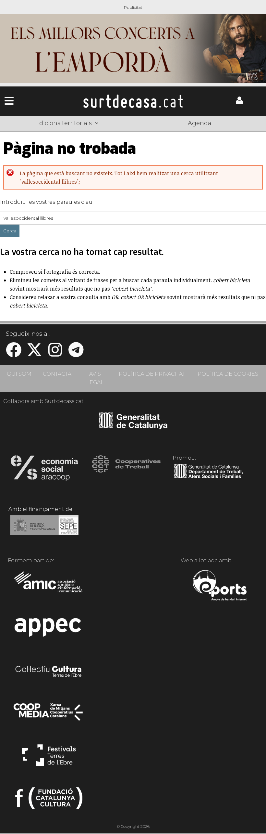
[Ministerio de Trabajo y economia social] (44, 530)
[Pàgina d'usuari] (239, 102)
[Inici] (133, 101)
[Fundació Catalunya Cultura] (49, 801)
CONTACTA (57, 374)
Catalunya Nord (27, 133)
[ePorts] (219, 586)
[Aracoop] (44, 470)
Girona (79, 133)
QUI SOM (19, 374)
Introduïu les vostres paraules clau (46, 202)
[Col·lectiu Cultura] (49, 672)
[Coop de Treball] (126, 470)
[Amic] (49, 586)
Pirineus (186, 133)
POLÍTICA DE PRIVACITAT (152, 374)
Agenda (200, 123)
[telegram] (76, 354)
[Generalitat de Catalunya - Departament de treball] (208, 478)
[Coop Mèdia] (49, 715)
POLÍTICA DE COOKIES (228, 374)
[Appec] (49, 629)
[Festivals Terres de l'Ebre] (49, 758)
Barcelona (239, 133)
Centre (133, 133)
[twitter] (34, 354)
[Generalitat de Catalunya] (133, 427)
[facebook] (13, 354)
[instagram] (55, 354)
